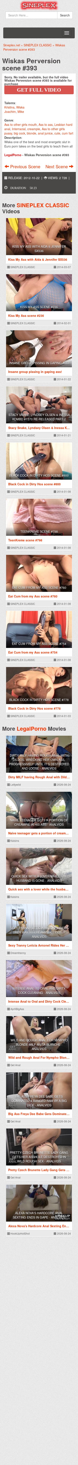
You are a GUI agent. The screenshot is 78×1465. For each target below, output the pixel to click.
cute (57, 133)
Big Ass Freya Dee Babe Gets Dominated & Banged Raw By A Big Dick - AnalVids (39, 1100)
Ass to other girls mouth (20, 124)
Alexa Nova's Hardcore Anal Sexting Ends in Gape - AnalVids (39, 1215)
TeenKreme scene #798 (39, 531)
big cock (19, 133)
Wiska (20, 107)
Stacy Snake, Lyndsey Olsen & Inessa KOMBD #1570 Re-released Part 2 (39, 417)
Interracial (19, 129)
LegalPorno (31, 728)
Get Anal (15, 1065)
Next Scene (57, 166)
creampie (33, 129)
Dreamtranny (18, 953)
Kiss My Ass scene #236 (39, 307)
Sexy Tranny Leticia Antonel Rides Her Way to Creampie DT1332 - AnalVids (39, 932)
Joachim (10, 111)
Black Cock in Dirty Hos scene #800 (39, 475)
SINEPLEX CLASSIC (43, 205)
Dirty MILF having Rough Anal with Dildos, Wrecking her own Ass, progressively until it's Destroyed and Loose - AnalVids (39, 762)
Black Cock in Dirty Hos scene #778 (39, 700)
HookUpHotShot (20, 1233)
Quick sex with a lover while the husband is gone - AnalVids (39, 878)
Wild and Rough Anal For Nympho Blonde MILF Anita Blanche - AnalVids (39, 1044)
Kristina (9, 107)
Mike (21, 111)
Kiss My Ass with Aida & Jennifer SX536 (39, 248)
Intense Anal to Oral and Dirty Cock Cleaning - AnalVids (39, 990)
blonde (31, 133)
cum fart (67, 133)
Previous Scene (25, 166)
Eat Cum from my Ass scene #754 (39, 643)
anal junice (45, 133)
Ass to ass (46, 124)
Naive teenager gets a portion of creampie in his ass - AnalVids (39, 822)
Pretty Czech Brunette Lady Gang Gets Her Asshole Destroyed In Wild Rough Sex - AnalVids (39, 1156)
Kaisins (14, 840)
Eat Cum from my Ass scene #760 (39, 587)
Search (65, 15)
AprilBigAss (17, 1009)
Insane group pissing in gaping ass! (39, 363)
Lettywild (15, 784)
